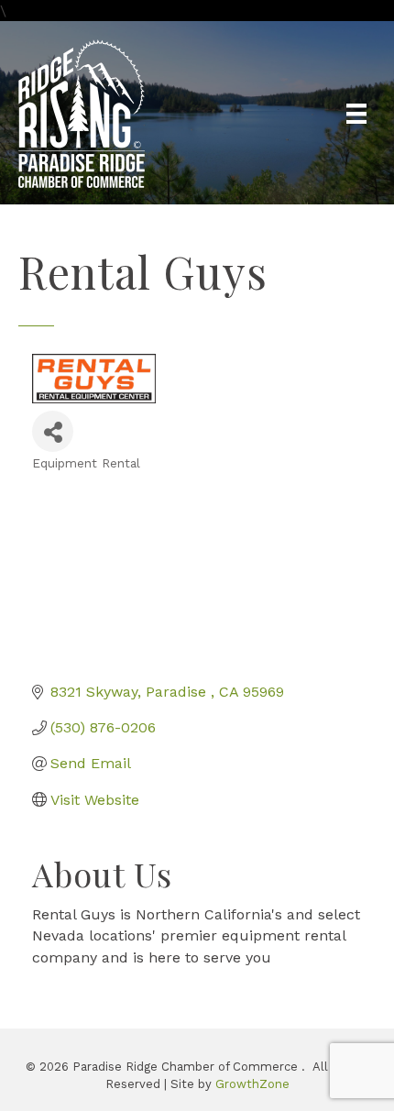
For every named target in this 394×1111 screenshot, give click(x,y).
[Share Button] (52, 431)
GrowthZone (252, 1084)
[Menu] (356, 114)
